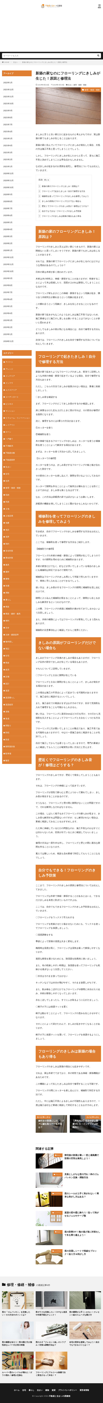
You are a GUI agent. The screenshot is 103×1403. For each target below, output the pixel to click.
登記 (7, 648)
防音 (7, 739)
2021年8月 (7, 117)
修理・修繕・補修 (79, 85)
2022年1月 (7, 82)
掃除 (7, 593)
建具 (7, 565)
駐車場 (8, 753)
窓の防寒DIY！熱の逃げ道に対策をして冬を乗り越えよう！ (82, 1233)
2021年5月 (7, 138)
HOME (6, 62)
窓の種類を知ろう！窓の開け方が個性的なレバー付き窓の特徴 (17, 1343)
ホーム (17, 1390)
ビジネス (9, 404)
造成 (7, 718)
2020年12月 (8, 173)
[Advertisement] (51, 29)
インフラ (9, 383)
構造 (7, 606)
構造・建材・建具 (13, 613)
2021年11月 (8, 96)
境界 (7, 537)
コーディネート (12, 397)
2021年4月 (7, 145)
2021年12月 (8, 89)
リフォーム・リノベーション (17, 418)
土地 (7, 509)
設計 (7, 683)
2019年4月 (7, 313)
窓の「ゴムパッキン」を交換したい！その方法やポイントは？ (16, 1313)
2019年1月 (7, 334)
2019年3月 (7, 320)
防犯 (7, 732)
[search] (98, 55)
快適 (7, 586)
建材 (7, 572)
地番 (7, 523)
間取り (8, 725)
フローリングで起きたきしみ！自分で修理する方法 (62, 191)
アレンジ (58, 1174)
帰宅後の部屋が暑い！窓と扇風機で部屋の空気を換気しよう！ (82, 1156)
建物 (7, 579)
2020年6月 (7, 215)
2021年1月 (7, 166)
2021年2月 (7, 159)
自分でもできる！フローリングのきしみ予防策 (60, 211)
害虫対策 (9, 558)
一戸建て (9, 439)
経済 (7, 669)
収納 (7, 495)
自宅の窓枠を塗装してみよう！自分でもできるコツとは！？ (84, 1343)
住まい (15, 62)
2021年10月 (8, 103)
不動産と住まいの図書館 (59, 1396)
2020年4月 (7, 229)
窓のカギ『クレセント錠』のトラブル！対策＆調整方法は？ (51, 1343)
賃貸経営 (9, 704)
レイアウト (57, 1193)
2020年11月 (8, 180)
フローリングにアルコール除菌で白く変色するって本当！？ (51, 1373)
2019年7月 (7, 292)
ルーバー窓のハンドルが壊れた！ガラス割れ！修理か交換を (17, 1373)
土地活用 (9, 516)
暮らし (8, 600)
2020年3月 (7, 236)
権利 (7, 620)
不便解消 (9, 446)
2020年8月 (7, 201)
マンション (10, 411)
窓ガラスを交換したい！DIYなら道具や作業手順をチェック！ (51, 1313)
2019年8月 (7, 285)
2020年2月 (7, 243)
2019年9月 (7, 278)
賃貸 (7, 690)
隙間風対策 (10, 746)
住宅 (7, 474)
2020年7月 (7, 208)
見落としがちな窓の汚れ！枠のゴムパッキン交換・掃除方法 (82, 1176)
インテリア (10, 376)
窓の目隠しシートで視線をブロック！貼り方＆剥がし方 (81, 1252)
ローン (8, 432)
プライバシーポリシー (67, 1390)
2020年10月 (8, 187)
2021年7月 (7, 124)
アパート (9, 362)
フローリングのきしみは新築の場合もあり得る (60, 216)
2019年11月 (8, 264)
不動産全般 (10, 453)
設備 (7, 676)
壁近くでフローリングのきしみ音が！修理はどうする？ (64, 206)
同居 (7, 502)
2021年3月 (7, 152)
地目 (7, 530)
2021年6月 (7, 131)
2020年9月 (7, 194)
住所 (7, 481)
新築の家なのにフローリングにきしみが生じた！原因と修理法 (44, 62)
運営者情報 (84, 1390)
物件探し (9, 641)
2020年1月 (7, 250)
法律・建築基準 (12, 634)
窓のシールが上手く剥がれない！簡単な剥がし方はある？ (82, 1195)
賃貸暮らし (10, 697)
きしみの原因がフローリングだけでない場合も (60, 201)
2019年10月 (8, 271)
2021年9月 (7, 110)
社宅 (7, 655)
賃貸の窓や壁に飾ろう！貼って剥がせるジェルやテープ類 (82, 1214)
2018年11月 (8, 341)
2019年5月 (7, 306)
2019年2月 (7, 327)
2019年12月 (8, 257)
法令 (7, 627)
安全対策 (9, 551)
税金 (7, 662)
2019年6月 (7, 299)
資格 (7, 711)
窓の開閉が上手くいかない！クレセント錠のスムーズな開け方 (84, 1313)
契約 (7, 544)
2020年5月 (7, 222)
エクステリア (11, 390)
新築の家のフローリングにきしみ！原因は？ (59, 186)
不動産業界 (10, 460)
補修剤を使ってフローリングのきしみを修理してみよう (64, 196)
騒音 (7, 760)
